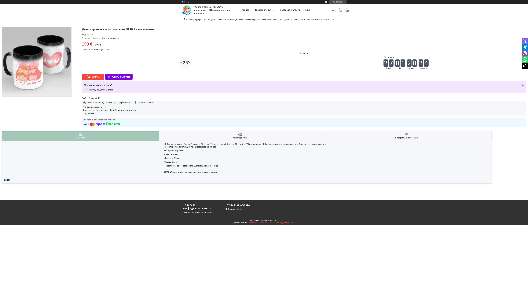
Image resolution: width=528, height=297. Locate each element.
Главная (245, 10)
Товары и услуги (263, 10)
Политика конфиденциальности (197, 213)
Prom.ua (276, 220)
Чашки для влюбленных (215, 19)
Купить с (116, 76)
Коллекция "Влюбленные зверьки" (243, 19)
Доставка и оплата (290, 10)
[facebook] (5, 180)
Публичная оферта (234, 209)
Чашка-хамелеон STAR (271, 19)
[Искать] (333, 10)
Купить (95, 76)
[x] (8, 180)
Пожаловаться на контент (258, 223)
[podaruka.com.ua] (186, 10)
